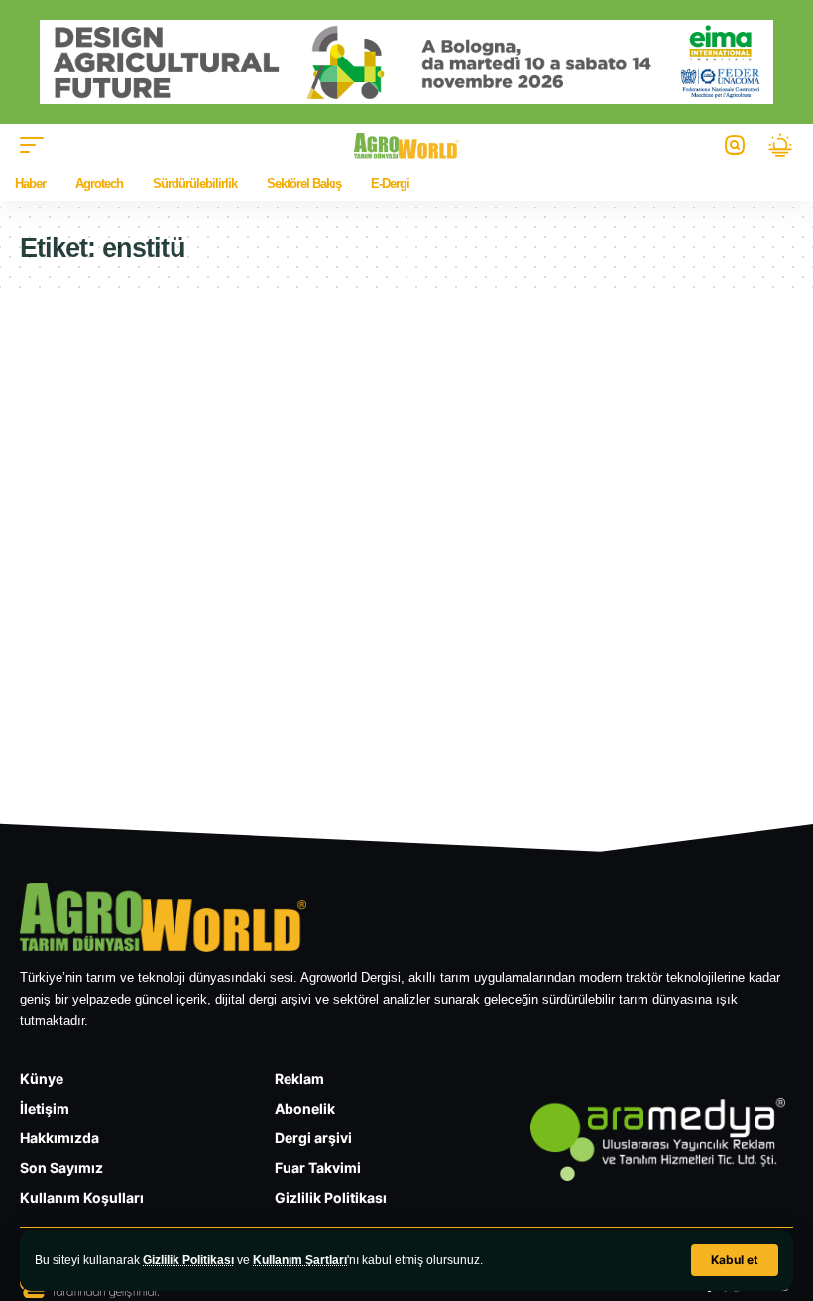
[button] (734, 1260)
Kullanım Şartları (300, 1260)
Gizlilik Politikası (188, 1260)
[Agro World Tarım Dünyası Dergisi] (407, 145)
